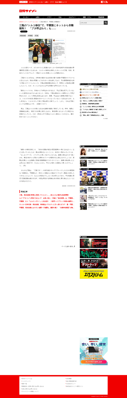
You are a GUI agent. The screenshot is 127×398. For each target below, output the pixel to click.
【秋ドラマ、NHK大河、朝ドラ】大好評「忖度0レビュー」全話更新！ (97, 150)
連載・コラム (87, 17)
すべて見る (104, 84)
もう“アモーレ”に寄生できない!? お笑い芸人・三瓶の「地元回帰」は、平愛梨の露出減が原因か (47, 198)
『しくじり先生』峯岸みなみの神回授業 (93, 106)
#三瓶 (36, 35)
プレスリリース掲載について (30, 391)
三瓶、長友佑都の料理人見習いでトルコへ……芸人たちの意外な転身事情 (43, 195)
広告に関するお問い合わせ (29, 389)
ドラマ (49, 17)
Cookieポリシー (71, 383)
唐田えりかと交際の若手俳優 (90, 89)
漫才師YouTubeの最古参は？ (90, 112)
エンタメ (87, 86)
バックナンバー (26, 381)
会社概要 (68, 378)
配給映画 (101, 17)
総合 (101, 86)
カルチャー (72, 17)
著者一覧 (24, 383)
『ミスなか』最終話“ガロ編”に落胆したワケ (94, 109)
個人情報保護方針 (71, 381)
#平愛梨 (30, 35)
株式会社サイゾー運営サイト (74, 386)
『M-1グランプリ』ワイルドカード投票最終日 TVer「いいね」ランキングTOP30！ (97, 197)
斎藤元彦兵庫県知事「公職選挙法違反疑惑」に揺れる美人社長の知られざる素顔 (97, 189)
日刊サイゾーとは (27, 378)
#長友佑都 (23, 35)
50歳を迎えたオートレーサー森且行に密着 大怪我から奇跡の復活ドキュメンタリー (97, 162)
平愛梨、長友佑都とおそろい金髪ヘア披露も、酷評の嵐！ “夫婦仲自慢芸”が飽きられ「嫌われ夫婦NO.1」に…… (47, 207)
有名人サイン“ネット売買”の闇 (90, 95)
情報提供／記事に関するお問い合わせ (33, 386)
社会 (60, 17)
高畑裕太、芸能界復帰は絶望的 (90, 103)
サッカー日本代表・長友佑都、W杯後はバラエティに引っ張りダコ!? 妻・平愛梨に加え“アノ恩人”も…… (47, 204)
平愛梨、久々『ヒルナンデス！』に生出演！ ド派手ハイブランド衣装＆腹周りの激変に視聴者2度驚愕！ (47, 201)
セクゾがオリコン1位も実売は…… (91, 92)
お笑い (38, 17)
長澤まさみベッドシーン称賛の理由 (92, 98)
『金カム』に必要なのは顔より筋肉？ (92, 100)
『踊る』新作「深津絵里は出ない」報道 (93, 115)
